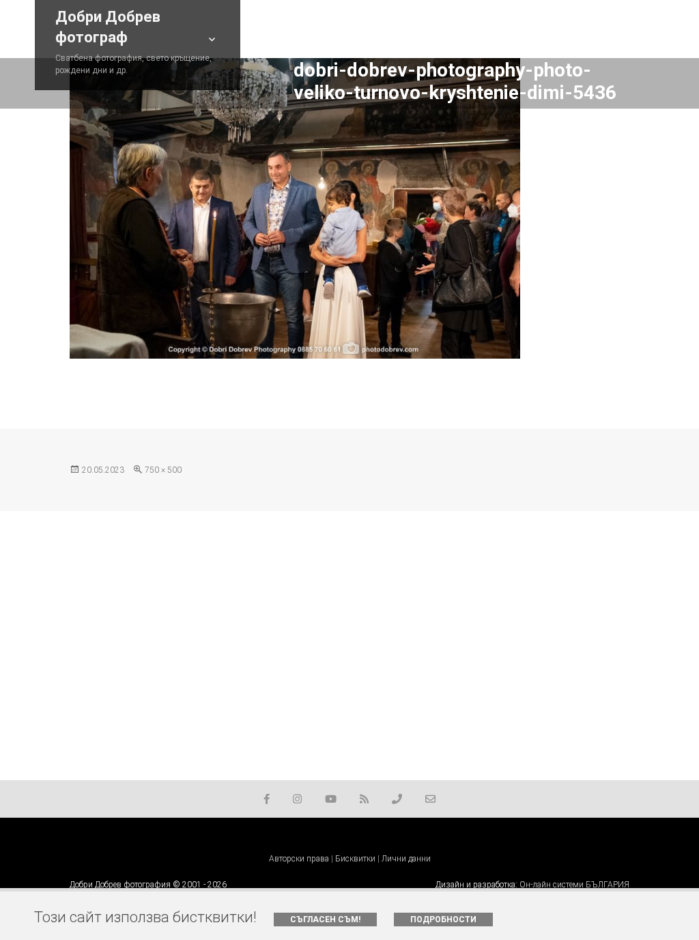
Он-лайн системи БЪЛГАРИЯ (574, 884)
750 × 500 (163, 470)
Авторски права (299, 858)
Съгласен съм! (325, 919)
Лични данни (406, 858)
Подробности (443, 919)
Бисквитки (355, 858)
